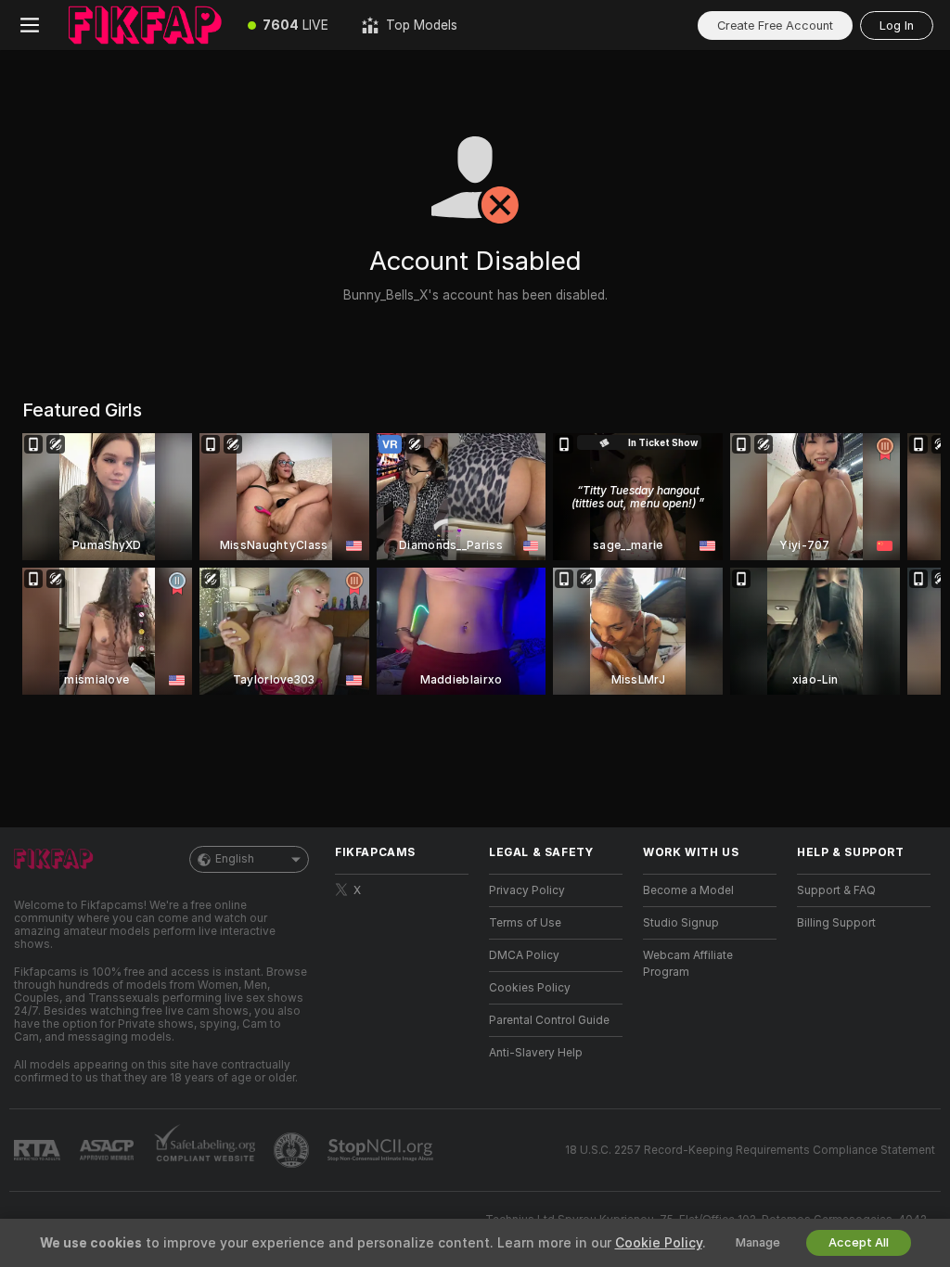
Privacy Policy (527, 890)
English (234, 858)
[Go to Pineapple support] (293, 1150)
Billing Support (836, 922)
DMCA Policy (524, 955)
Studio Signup (681, 922)
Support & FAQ (836, 890)
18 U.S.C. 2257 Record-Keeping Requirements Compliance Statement (750, 1150)
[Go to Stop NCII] (382, 1150)
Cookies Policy (530, 987)
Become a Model (688, 890)
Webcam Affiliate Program (688, 964)
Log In (896, 25)
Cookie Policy (658, 1242)
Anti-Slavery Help (536, 1052)
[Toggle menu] (29, 25)
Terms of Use (525, 922)
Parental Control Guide (549, 1020)
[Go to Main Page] (145, 25)
